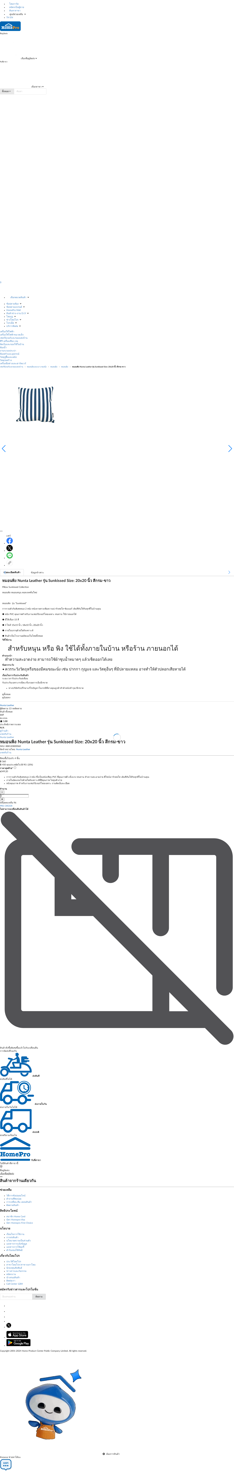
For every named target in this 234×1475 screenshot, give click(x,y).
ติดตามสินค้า (12, 1205)
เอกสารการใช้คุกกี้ (15, 1247)
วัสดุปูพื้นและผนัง (8, 357)
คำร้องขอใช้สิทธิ (14, 1250)
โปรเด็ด (10, 323)
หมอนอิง (53, 367)
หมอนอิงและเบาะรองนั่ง (36, 367)
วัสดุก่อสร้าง (6, 360)
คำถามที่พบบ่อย (13, 1199)
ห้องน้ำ (3, 347)
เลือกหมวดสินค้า (18, 297)
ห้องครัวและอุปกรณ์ (9, 354)
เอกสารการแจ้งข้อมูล (16, 1244)
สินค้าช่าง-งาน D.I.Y (16, 313)
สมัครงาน (11, 1274)
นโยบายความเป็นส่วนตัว (18, 1241)
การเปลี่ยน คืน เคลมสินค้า (19, 1202)
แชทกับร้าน (5, 734)
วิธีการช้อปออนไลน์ (15, 1196)
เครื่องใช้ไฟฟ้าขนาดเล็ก (12, 335)
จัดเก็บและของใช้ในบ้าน (12, 344)
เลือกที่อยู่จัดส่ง (27, 58)
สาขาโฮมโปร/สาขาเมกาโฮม (20, 1265)
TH (7, 17)
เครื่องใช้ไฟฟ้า (7, 332)
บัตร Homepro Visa (15, 1220)
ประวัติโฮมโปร (13, 1262)
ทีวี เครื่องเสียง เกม (9, 341)
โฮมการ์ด (14, 4)
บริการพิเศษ (12, 326)
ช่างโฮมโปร (12, 320)
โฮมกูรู (9, 317)
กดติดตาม (17, 708)
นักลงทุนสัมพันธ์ (14, 1268)
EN (11, 17)
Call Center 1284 (14, 1284)
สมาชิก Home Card (15, 1216)
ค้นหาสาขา (15, 11)
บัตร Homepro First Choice (19, 1223)
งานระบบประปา (8, 351)
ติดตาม (39, 1297)
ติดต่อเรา (10, 1281)
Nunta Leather (7, 737)
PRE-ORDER (6, 806)
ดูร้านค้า (4, 731)
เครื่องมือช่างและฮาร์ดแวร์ (13, 363)
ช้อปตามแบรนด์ (14, 307)
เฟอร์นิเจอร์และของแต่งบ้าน (14, 338)
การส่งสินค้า (12, 1237)
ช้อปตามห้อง (12, 304)
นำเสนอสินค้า (13, 1277)
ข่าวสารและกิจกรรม (16, 1271)
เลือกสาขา (36, 87)
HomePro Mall (13, 310)
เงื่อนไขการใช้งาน (15, 1234)
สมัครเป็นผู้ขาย (16, 7)
